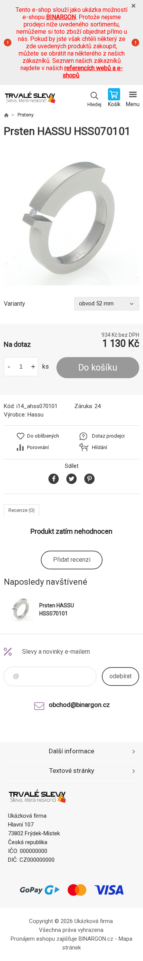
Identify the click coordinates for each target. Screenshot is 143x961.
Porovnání (38, 447)
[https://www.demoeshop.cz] (6, 115)
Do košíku (97, 367)
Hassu (35, 414)
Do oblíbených (43, 436)
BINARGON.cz (96, 938)
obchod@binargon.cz (79, 704)
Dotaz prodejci (108, 436)
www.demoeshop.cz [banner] (30, 98)
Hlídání (99, 447)
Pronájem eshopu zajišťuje (44, 938)
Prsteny (26, 115)
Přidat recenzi (71, 559)
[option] (71, 217)
